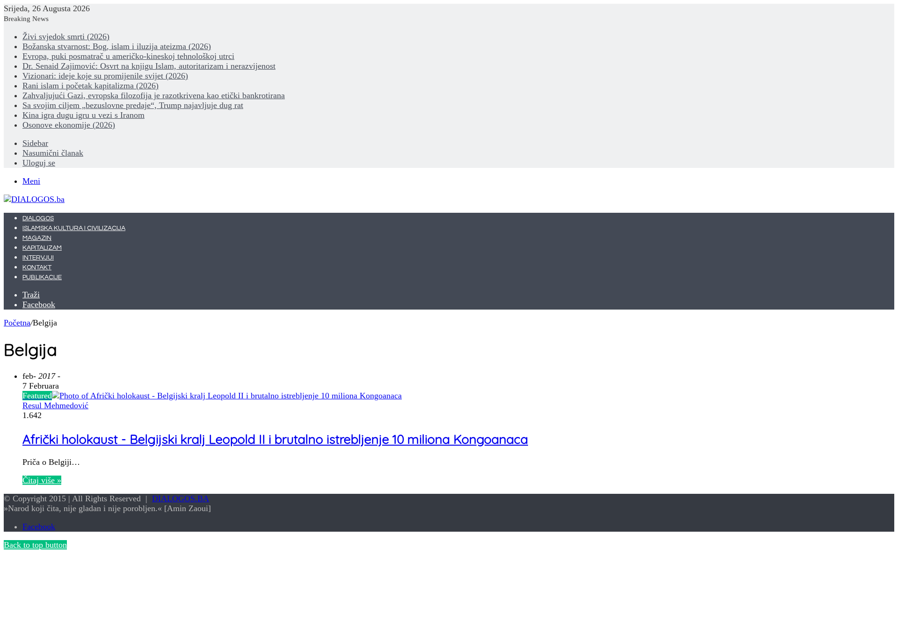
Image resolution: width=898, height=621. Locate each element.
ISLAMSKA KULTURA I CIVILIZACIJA (73, 228)
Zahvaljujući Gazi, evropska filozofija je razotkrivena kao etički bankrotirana (153, 95)
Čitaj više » (41, 480)
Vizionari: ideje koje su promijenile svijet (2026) (105, 75)
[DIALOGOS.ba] (34, 199)
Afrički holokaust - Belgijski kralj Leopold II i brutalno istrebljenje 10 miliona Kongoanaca (275, 439)
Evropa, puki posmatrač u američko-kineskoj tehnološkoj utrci (128, 56)
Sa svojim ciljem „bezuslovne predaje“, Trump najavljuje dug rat (132, 105)
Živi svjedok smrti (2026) (65, 36)
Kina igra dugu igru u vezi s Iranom (83, 115)
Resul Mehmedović (55, 405)
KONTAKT (36, 267)
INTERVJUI (38, 257)
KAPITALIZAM (42, 248)
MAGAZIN (36, 238)
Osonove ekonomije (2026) (68, 125)
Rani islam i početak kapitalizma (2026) (90, 85)
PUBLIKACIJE (42, 277)
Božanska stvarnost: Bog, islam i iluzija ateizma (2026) (116, 46)
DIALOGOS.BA (180, 498)
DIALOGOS (38, 218)
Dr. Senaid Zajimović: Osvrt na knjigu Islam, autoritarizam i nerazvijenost (148, 66)
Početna (17, 322)
